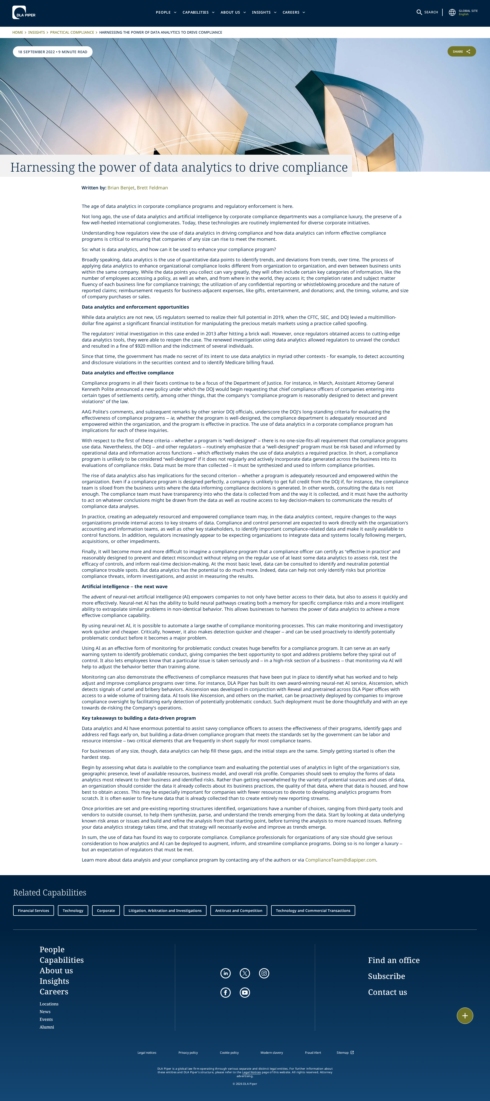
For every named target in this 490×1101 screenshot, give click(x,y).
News (45, 1011)
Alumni (47, 1027)
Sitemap (343, 1052)
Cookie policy (229, 1052)
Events (46, 1019)
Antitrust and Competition (238, 910)
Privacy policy (188, 1052)
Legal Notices (251, 1072)
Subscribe (386, 976)
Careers (291, 12)
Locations (49, 1004)
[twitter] (245, 973)
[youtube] (245, 992)
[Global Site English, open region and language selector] (452, 12)
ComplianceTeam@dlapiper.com (340, 860)
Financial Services (33, 910)
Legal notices (147, 1052)
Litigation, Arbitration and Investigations (165, 910)
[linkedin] (225, 973)
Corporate (106, 910)
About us (230, 12)
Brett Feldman (152, 187)
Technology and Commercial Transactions (313, 910)
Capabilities (196, 12)
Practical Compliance (72, 32)
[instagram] (264, 973)
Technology (73, 910)
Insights (261, 12)
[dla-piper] (25, 12)
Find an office (394, 960)
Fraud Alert (313, 1052)
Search (431, 12)
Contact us (387, 992)
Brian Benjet (121, 187)
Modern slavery (272, 1052)
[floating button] (465, 1015)
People (163, 12)
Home (17, 32)
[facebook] (225, 992)
